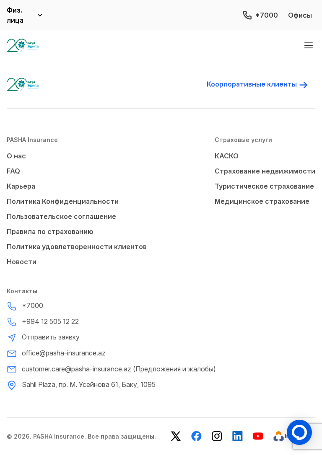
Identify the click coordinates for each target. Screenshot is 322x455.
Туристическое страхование (264, 186)
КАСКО (227, 156)
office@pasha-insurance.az (64, 353)
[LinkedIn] (237, 436)
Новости (21, 262)
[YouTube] (258, 436)
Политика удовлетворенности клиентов (77, 246)
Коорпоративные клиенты (252, 84)
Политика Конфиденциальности (63, 201)
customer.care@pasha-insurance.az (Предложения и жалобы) (119, 369)
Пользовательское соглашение (61, 216)
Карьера (21, 186)
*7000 (266, 15)
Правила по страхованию (50, 231)
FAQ (13, 171)
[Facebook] (196, 436)
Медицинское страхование (262, 201)
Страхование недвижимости (265, 171)
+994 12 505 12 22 (50, 321)
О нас (16, 156)
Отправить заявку (51, 337)
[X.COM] (176, 436)
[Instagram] (217, 436)
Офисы (300, 15)
